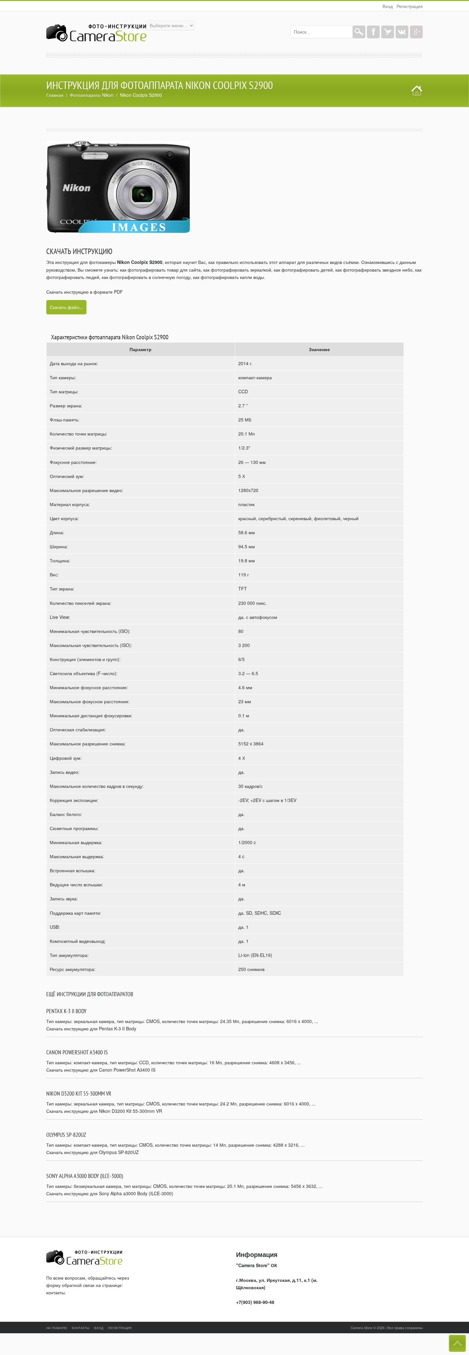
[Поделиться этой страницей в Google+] (416, 32)
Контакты (80, 1328)
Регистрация (410, 6)
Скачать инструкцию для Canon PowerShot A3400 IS (100, 1069)
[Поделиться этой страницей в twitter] (387, 32)
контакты (55, 1292)
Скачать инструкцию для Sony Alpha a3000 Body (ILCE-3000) (109, 1193)
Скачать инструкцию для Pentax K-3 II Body (91, 1028)
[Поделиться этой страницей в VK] (402, 32)
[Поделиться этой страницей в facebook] (373, 32)
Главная (54, 95)
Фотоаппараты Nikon (92, 95)
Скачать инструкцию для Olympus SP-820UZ (92, 1152)
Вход (388, 6)
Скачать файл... (66, 307)
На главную (56, 1328)
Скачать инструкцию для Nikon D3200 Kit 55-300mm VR (104, 1111)
